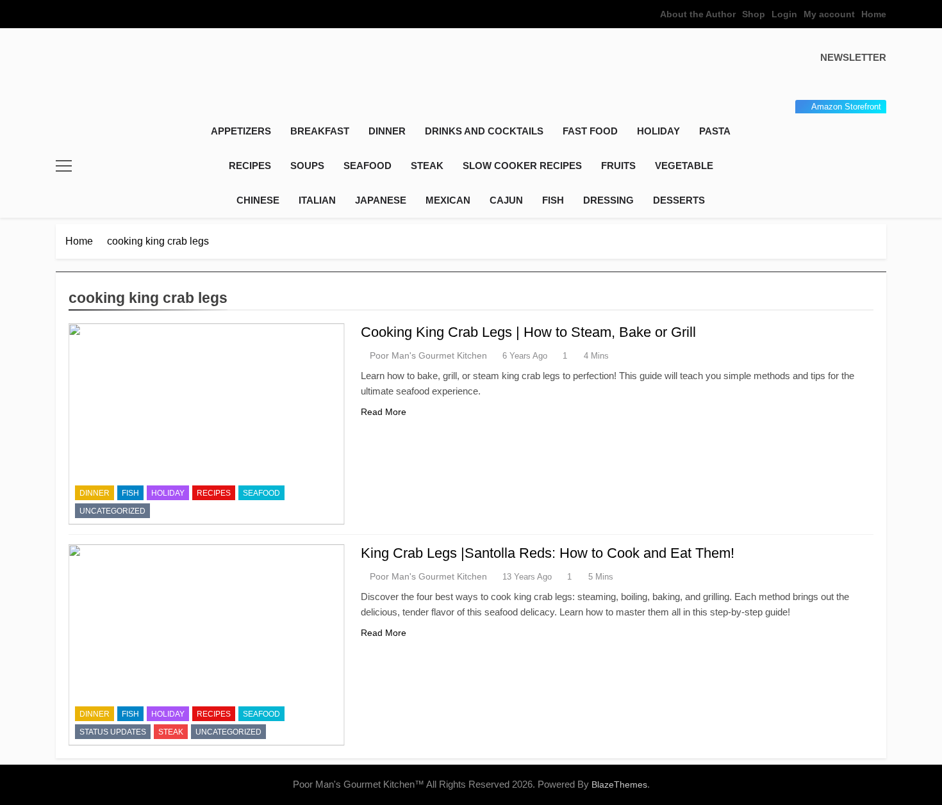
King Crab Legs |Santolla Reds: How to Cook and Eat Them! (547, 553)
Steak (427, 165)
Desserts (679, 200)
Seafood (367, 165)
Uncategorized (112, 511)
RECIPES (250, 165)
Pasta (715, 131)
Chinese (257, 200)
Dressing (608, 200)
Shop (753, 14)
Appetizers (241, 131)
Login (784, 14)
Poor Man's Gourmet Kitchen (428, 355)
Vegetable (684, 165)
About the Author (698, 14)
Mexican (448, 200)
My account (829, 14)
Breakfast (319, 131)
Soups (307, 165)
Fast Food (590, 131)
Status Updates (112, 732)
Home (873, 14)
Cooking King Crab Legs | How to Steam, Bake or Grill (528, 332)
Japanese (380, 200)
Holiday (658, 131)
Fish (553, 200)
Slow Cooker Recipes (522, 165)
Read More (383, 412)
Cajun (506, 200)
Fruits (618, 165)
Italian (317, 200)
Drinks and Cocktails (484, 131)
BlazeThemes (619, 784)
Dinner (387, 131)
